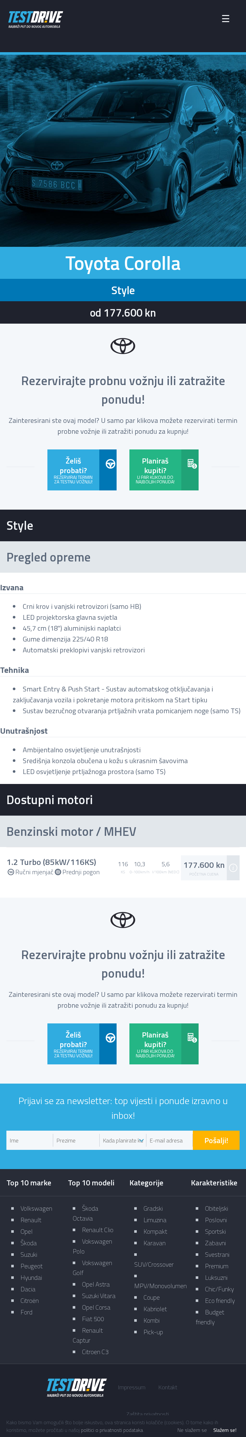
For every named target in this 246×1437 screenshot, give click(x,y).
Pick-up (153, 1332)
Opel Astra (96, 1284)
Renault (30, 1220)
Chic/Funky (219, 1289)
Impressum (131, 1387)
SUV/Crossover (154, 1264)
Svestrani (217, 1254)
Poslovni (216, 1220)
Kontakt (167, 1387)
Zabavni (215, 1243)
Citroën (29, 1300)
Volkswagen (36, 1208)
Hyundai (31, 1277)
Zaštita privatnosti (147, 1414)
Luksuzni (216, 1277)
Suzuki (28, 1254)
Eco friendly (220, 1300)
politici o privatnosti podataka (112, 1430)
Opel (26, 1231)
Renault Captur (88, 1335)
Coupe (152, 1297)
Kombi (152, 1320)
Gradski (153, 1208)
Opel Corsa (96, 1307)
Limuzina (155, 1220)
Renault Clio (97, 1230)
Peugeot (31, 1266)
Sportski (215, 1231)
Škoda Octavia (85, 1213)
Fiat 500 (93, 1319)
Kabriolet (155, 1309)
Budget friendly (210, 1317)
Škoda (28, 1243)
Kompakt (155, 1231)
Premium (216, 1266)
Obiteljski (216, 1208)
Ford (26, 1312)
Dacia (28, 1289)
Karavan (155, 1243)
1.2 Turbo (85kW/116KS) (51, 862)
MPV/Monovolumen (160, 1286)
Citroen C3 (95, 1352)
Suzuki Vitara (99, 1296)
